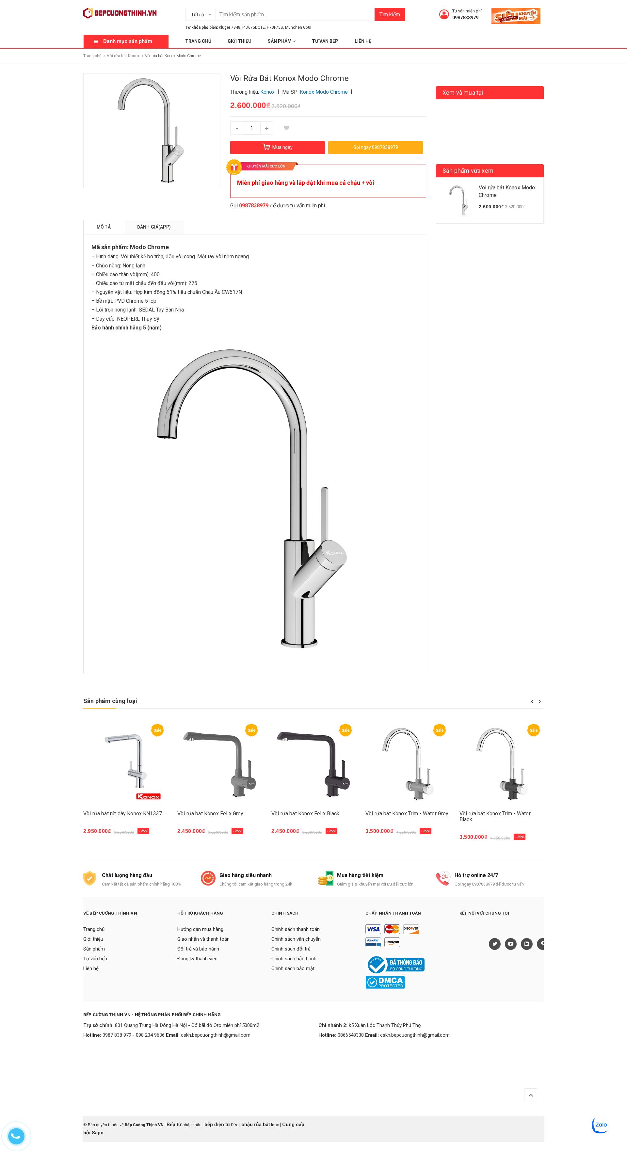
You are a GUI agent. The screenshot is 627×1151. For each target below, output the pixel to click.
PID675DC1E (253, 27)
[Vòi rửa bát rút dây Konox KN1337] (125, 763)
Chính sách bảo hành (293, 959)
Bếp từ (175, 1124)
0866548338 (351, 1035)
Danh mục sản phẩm (127, 41)
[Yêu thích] (286, 128)
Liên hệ (363, 41)
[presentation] (532, 701)
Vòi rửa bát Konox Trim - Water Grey (407, 813)
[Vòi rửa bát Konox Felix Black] (313, 763)
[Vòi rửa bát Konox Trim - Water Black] (501, 763)
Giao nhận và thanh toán (203, 939)
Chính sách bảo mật (292, 968)
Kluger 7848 (229, 27)
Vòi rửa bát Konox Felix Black (305, 813)
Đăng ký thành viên (197, 959)
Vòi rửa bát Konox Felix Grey (210, 813)
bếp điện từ (217, 1124)
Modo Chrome (149, 247)
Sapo (98, 1133)
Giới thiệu (239, 41)
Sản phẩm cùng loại (110, 700)
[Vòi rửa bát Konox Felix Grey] (219, 763)
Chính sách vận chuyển (296, 939)
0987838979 (465, 17)
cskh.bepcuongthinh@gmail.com (215, 1035)
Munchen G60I (298, 27)
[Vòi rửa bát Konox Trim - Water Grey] (407, 763)
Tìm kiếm (389, 14)
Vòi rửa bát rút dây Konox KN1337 (122, 813)
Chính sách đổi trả (291, 949)
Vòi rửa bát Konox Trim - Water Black (495, 816)
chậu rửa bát (255, 1124)
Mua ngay (98, 834)
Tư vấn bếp (325, 41)
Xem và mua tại (462, 92)
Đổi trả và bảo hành (198, 949)
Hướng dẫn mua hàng (200, 929)
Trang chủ (198, 41)
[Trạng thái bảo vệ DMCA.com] (385, 982)
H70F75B (275, 27)
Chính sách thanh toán (295, 929)
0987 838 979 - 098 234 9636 (134, 1035)
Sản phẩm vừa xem (467, 170)
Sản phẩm (280, 41)
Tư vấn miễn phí (467, 10)
